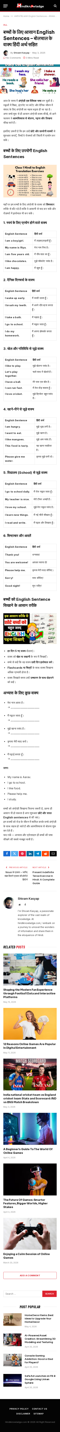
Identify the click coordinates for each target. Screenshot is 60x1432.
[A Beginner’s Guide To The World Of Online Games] (30, 1129)
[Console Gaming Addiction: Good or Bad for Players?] (12, 1360)
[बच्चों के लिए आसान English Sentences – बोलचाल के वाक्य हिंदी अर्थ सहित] (30, 78)
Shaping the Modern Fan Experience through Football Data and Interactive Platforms (29, 993)
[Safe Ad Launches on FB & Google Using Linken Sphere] (12, 1380)
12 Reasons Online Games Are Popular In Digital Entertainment (29, 1046)
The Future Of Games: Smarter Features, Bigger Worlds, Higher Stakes (25, 1203)
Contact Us (39, 1409)
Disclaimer (23, 1413)
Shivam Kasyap (22, 52)
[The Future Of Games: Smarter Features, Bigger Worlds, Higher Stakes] (30, 1179)
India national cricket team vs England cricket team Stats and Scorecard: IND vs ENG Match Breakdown (29, 1098)
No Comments (13, 57)
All (5, 24)
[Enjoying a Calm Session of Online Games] (30, 1234)
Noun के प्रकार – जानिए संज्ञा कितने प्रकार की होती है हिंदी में (16, 876)
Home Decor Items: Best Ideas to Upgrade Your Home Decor (39, 1318)
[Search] (55, 6)
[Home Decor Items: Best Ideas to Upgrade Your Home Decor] (12, 1319)
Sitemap (39, 1413)
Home (6, 16)
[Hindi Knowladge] (30, 6)
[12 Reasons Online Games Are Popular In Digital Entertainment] (30, 1024)
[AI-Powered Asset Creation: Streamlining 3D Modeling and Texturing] (12, 1339)
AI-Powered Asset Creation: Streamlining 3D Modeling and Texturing (40, 1339)
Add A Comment (30, 1275)
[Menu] (5, 6)
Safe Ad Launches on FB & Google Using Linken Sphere (40, 1379)
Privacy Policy (19, 1409)
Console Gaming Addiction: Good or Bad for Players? (39, 1359)
